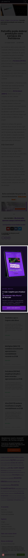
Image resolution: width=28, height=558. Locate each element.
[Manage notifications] (3, 555)
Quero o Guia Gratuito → (14, 308)
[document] (14, 279)
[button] (26, 247)
